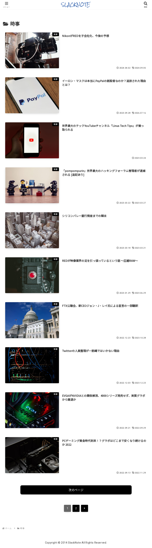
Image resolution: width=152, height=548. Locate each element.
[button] (140, 493)
